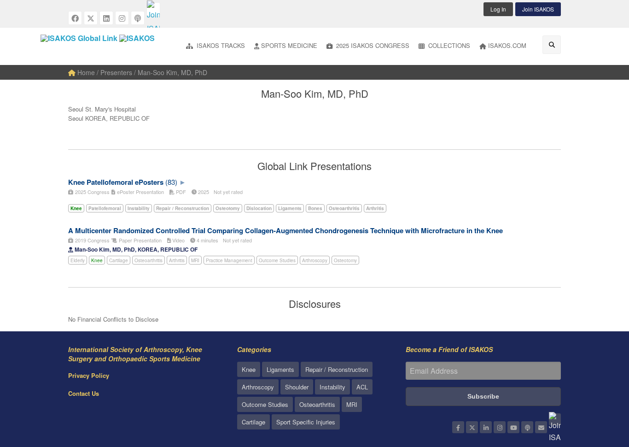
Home (85, 72)
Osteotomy (345, 260)
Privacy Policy (88, 375)
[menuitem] (215, 46)
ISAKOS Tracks (220, 45)
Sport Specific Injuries (305, 422)
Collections (448, 45)
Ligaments (280, 369)
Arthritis (177, 260)
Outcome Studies (277, 260)
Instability (332, 386)
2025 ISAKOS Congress (371, 45)
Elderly (77, 260)
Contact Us (83, 393)
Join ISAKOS (538, 9)
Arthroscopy (314, 260)
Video (178, 240)
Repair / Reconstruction (336, 369)
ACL (362, 386)
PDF (180, 191)
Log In (498, 9)
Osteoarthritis (148, 260)
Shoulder (297, 386)
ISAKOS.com (507, 45)
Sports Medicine (289, 45)
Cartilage (118, 260)
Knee (97, 260)
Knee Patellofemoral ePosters (115, 182)
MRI (195, 260)
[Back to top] (599, 389)
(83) (171, 182)
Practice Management (229, 260)
